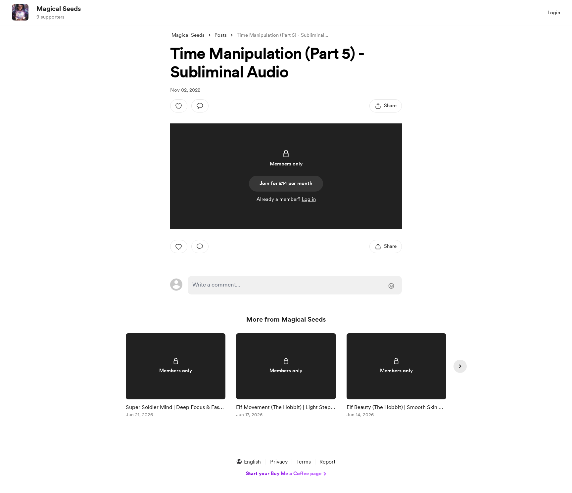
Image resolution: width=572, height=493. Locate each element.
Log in (309, 199)
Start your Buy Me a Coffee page (283, 473)
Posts (221, 35)
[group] (175, 376)
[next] (460, 366)
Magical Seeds (58, 9)
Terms (303, 462)
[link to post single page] (175, 376)
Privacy (279, 462)
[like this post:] (178, 105)
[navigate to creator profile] (20, 12)
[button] (248, 462)
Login (554, 13)
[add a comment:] (200, 105)
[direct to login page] (295, 285)
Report (327, 462)
